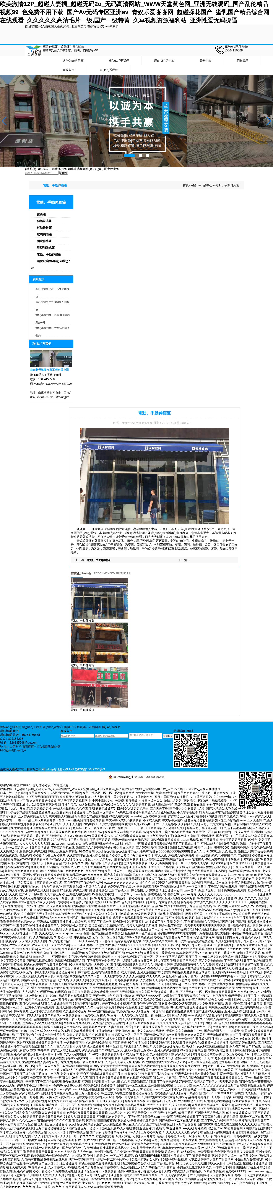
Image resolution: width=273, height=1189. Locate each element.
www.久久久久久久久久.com (122, 882)
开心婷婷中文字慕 (209, 1054)
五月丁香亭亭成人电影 (241, 1179)
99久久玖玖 (153, 976)
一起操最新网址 (74, 1042)
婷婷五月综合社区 (128, 1097)
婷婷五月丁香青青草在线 (202, 1116)
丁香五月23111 (214, 1077)
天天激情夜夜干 (217, 1034)
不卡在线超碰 (254, 1077)
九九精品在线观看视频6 (38, 991)
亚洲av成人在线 (211, 843)
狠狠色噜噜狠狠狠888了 (31, 871)
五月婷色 (33, 1097)
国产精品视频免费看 (40, 960)
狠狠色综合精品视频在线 (90, 816)
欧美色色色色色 (107, 984)
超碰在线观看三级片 (240, 1163)
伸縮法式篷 (44, 220)
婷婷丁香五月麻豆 (172, 956)
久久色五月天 (85, 808)
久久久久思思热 (195, 1034)
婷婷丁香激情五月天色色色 (224, 949)
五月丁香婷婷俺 (195, 956)
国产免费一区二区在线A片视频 (179, 1120)
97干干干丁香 (134, 828)
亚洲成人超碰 (262, 929)
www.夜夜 (194, 1015)
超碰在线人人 (222, 867)
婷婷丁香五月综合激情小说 (155, 1058)
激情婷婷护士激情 (117, 855)
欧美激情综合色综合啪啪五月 (104, 952)
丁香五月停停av (197, 1175)
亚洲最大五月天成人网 (210, 1112)
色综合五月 (29, 1179)
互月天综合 (187, 991)
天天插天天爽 (79, 988)
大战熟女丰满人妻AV (36, 1062)
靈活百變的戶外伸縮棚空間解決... (52, 303)
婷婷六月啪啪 (220, 855)
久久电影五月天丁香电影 (37, 913)
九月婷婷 (200, 1128)
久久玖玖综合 (154, 828)
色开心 (240, 972)
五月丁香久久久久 (83, 1136)
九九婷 (8, 871)
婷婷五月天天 (195, 999)
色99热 (172, 1112)
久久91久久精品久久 (109, 851)
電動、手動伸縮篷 (99, 560)
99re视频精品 (43, 910)
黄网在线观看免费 (251, 886)
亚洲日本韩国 (91, 1081)
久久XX (113, 878)
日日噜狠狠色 (21, 820)
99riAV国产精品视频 (101, 1011)
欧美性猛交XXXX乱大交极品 (50, 1030)
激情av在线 (125, 1171)
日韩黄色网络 (242, 1050)
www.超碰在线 (194, 859)
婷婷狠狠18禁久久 (167, 1093)
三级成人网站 (240, 832)
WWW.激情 (95, 1186)
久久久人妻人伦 (65, 1151)
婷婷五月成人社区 (116, 832)
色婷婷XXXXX (235, 1171)
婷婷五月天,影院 (130, 878)
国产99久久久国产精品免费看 (165, 1069)
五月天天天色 (227, 991)
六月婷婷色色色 (10, 1186)
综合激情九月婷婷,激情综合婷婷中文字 (156, 890)
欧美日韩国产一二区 (118, 871)
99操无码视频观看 (22, 968)
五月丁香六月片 (61, 1062)
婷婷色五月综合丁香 (159, 835)
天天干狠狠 (78, 945)
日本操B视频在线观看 (232, 890)
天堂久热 (185, 980)
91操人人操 (71, 1116)
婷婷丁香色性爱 (201, 1132)
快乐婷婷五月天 (174, 828)
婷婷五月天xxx (14, 1101)
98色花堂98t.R (168, 1042)
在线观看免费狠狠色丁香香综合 (212, 1105)
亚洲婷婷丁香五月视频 (213, 1144)
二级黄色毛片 (93, 1167)
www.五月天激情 (251, 820)
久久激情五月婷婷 (53, 1112)
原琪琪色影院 (113, 863)
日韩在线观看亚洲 (83, 1030)
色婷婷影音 (227, 929)
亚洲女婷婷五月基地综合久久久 (50, 828)
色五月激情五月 (130, 1167)
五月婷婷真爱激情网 (216, 1101)
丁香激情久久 (169, 886)
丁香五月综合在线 (28, 1034)
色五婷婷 (25, 855)
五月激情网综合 (245, 1069)
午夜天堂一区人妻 (205, 832)
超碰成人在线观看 (73, 1069)
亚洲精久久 (127, 995)
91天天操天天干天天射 (191, 1163)
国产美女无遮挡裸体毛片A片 (108, 1132)
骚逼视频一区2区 (257, 1132)
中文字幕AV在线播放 (151, 1030)
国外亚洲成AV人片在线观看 (110, 835)
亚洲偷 (14, 835)
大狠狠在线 (128, 960)
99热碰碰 (25, 1019)
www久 (159, 1089)
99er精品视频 (87, 878)
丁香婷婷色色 (46, 980)
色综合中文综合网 (12, 1015)
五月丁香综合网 (101, 921)
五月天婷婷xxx (90, 1128)
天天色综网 (106, 941)
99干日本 (45, 1085)
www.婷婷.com (67, 1089)
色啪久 (160, 1128)
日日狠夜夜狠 (246, 1089)
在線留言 (93, 26)
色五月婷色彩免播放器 (202, 820)
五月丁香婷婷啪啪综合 (50, 1128)
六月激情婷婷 (19, 828)
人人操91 (227, 874)
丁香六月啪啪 (79, 839)
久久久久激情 (205, 964)
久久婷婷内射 (181, 1105)
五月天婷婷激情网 (166, 1050)
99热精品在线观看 (55, 1159)
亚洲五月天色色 (10, 1023)
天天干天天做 (72, 824)
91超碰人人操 (63, 937)
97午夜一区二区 (148, 956)
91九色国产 (101, 1175)
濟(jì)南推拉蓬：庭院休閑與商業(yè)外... (52, 316)
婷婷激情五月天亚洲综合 (184, 1136)
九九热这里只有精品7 (24, 1183)
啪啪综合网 (91, 910)
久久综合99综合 (96, 1042)
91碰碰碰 (146, 1089)
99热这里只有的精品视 (187, 1171)
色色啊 (125, 1081)
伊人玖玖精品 (242, 913)
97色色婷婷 (59, 1186)
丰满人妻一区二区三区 (19, 1066)
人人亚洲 (108, 1097)
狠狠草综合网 (236, 1066)
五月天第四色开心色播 (202, 1062)
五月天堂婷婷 (134, 800)
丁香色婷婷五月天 (152, 984)
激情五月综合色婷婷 (182, 1097)
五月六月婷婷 (13, 906)
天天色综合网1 (239, 1019)
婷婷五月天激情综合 (157, 843)
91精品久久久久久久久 (217, 917)
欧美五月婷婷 (37, 793)
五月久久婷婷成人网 (32, 1003)
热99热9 (5, 820)
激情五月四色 (171, 976)
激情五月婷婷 (118, 1042)
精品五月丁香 (194, 1023)
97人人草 (38, 1136)
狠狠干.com (152, 1116)
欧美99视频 (101, 1108)
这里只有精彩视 (143, 871)
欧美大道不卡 (37, 1140)
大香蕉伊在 (17, 952)
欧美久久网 (178, 1015)
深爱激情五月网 (141, 1081)
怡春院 (80, 1120)
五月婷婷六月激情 (89, 1105)
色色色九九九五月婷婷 (162, 968)
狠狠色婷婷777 (106, 808)
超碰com (144, 921)
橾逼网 (237, 1097)
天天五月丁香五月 (159, 1105)
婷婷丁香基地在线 (228, 1015)
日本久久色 (68, 878)
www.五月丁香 (22, 910)
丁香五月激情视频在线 (189, 995)
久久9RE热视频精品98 (212, 1046)
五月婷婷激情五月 (56, 874)
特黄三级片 (82, 1140)
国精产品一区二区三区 (132, 1085)
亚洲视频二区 (192, 800)
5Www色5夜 (134, 952)
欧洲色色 (254, 890)
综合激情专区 (184, 1183)
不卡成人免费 (152, 820)
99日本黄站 (259, 1038)
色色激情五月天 (58, 1144)
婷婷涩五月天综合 (173, 1116)
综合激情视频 (100, 1019)
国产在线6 (45, 1163)
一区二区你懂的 (206, 991)
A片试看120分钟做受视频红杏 (124, 1007)
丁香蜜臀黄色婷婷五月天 (103, 960)
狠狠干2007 (222, 847)
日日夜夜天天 (80, 991)
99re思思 (228, 1069)
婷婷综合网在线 (76, 1058)
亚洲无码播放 (206, 835)
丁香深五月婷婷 (100, 839)
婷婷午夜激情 (70, 1073)
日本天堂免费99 (205, 1073)
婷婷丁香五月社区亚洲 (88, 1062)
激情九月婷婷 (173, 800)
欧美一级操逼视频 (216, 1042)
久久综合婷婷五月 (65, 1163)
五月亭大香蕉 (189, 1140)
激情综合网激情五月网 (70, 960)
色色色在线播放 (46, 1089)
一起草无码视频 (260, 1019)
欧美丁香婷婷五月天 (233, 839)
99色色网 (263, 1089)
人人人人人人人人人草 (34, 843)
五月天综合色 (95, 855)
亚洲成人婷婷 (138, 867)
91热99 (212, 956)
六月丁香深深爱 (186, 1124)
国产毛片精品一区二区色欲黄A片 (108, 1159)
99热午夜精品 (259, 1155)
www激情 (190, 890)
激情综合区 (28, 980)
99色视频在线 (137, 1042)
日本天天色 (159, 855)
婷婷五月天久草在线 (165, 945)
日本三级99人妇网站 (13, 793)
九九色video (85, 1151)
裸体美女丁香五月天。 (183, 878)
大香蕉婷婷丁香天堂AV (159, 952)
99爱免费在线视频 (175, 1159)
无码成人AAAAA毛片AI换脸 (154, 995)
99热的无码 (231, 843)
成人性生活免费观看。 (20, 882)
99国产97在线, (251, 1046)
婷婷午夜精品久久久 (146, 812)
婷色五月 (19, 1097)
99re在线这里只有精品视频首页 (71, 995)
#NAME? (235, 1046)
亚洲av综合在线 (124, 910)
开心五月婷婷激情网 (236, 1054)
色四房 (113, 995)
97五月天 (113, 1015)
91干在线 (112, 1046)
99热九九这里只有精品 (63, 851)
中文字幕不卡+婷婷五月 (115, 812)
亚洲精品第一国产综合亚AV (63, 1147)
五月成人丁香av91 (154, 878)
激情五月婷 (245, 851)
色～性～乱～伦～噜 (49, 1054)
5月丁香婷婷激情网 (258, 995)
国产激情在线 (72, 886)
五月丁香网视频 (164, 796)
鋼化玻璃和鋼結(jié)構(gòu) (85, 168)
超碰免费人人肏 (14, 1116)
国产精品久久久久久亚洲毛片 (59, 917)
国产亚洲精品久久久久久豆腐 (131, 945)
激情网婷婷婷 (110, 956)
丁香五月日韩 (203, 796)
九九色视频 (225, 1140)
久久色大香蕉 (93, 1007)
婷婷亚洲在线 (157, 913)
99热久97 (187, 945)
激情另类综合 (240, 847)
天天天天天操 (57, 1132)
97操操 (18, 964)
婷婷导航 (203, 1097)
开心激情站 (118, 988)
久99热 (94, 1066)
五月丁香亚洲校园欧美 (28, 874)
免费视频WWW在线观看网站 (29, 859)
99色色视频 (86, 851)
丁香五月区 (10, 1132)
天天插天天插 (43, 808)
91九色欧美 (231, 816)
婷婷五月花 (143, 804)
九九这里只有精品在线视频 (220, 812)
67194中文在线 (198, 929)
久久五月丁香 (16, 1151)
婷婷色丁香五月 (27, 1085)
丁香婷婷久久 (144, 796)
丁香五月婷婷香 (79, 1019)
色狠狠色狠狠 (229, 1116)
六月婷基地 (80, 1034)
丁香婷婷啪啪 (135, 898)
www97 (136, 816)
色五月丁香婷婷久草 (134, 902)
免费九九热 (22, 1136)
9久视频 (131, 921)
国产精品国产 (94, 863)
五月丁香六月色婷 (213, 1120)
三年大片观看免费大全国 (48, 820)
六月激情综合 (263, 956)
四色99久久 (124, 808)
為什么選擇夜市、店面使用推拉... (52, 290)
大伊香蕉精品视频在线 (22, 812)
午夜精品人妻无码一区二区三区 (95, 937)
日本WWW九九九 (100, 1179)
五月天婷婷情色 (99, 988)
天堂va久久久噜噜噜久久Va (184, 1030)
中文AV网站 (189, 984)
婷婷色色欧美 (182, 1038)
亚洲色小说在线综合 (225, 1038)
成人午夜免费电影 (242, 1183)
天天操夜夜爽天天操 (144, 1144)
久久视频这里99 (46, 968)
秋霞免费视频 (105, 1136)
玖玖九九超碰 (168, 1144)
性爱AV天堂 (225, 1073)
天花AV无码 (77, 1159)
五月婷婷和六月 (56, 835)
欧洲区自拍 (62, 991)
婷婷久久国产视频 (147, 991)
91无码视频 (185, 847)
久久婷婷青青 (17, 1058)
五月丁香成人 (190, 976)
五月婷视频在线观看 (154, 1097)
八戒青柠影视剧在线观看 (133, 906)
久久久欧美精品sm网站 (144, 1066)
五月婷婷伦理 (100, 972)
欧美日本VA (35, 1147)
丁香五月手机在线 (63, 847)
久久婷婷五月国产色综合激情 (81, 949)
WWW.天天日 (41, 945)
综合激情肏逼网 (204, 937)
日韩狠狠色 (87, 917)
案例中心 (205, 60)
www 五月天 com (18, 847)
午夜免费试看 (214, 859)
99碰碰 (65, 1179)
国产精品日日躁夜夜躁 (101, 1120)
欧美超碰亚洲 (81, 906)
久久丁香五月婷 (54, 894)
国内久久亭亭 (33, 964)
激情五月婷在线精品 (243, 1042)
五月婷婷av (44, 882)
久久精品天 (172, 1027)
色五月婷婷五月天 (107, 1163)
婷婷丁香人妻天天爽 (248, 941)
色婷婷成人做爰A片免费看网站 (24, 898)
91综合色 (208, 1015)
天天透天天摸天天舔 (29, 976)
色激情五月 (147, 1077)
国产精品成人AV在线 (248, 1140)
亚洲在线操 (168, 812)
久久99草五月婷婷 (101, 1034)
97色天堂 (177, 910)
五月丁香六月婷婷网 (166, 949)
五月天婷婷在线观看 (33, 1132)
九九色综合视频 (185, 835)
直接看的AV (184, 796)
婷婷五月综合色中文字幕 (43, 1069)
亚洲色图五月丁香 (12, 999)
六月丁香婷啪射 (174, 906)
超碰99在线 (135, 1073)
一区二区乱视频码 (122, 1155)
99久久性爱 (244, 1058)
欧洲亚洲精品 (104, 1151)
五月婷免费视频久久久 (33, 816)
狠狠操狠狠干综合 (247, 1027)
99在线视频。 (60, 839)
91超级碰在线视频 (223, 1058)
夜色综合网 (79, 832)
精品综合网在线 (128, 859)
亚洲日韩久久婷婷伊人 (112, 1116)
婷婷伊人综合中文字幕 (233, 1155)
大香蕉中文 (248, 1030)
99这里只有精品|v (80, 964)
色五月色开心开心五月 (145, 1003)
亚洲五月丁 (146, 1128)
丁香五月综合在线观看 (223, 886)
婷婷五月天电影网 (122, 991)
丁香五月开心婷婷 (25, 1163)
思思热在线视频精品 (169, 859)
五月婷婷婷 (172, 839)
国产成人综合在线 (216, 882)
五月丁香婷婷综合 (165, 1081)
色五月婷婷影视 (123, 1140)
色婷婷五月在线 (95, 1015)
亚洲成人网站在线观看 (140, 1023)
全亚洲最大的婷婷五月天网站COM (183, 1066)
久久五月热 (11, 917)
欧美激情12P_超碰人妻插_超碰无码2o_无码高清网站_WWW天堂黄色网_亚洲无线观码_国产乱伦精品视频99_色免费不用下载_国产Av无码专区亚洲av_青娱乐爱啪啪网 (110, 789)
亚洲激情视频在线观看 (137, 1038)
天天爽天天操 (79, 980)
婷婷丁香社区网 (239, 1034)
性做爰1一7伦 (196, 1089)
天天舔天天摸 (182, 1085)
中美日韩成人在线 (244, 835)
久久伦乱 (134, 988)
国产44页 (25, 894)
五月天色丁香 (159, 808)
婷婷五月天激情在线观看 (251, 1175)
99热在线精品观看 (215, 800)
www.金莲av (195, 1147)
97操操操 (62, 902)
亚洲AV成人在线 (175, 1062)
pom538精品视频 (180, 832)
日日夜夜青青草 (244, 1151)
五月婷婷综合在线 (191, 1042)
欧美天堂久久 (234, 1077)
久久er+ (245, 910)
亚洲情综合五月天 (89, 1171)
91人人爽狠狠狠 (159, 863)
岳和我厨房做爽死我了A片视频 (84, 1023)
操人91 (30, 804)
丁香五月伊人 (233, 960)
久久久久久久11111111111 (230, 902)
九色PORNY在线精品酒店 (135, 937)
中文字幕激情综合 (174, 820)
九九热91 (179, 1046)
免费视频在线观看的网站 (55, 812)
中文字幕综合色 (75, 956)
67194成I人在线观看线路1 (104, 1054)
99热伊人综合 (203, 847)
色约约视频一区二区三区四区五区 (82, 1038)
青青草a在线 (8, 816)
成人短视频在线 (89, 804)
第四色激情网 (150, 988)
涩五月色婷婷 (40, 988)
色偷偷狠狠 (40, 1019)
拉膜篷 (41, 214)
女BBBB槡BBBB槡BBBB (172, 851)
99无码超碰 (55, 941)
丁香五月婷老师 (38, 1058)
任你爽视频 (232, 859)
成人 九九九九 (247, 898)
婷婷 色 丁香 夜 (184, 921)
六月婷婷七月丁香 (190, 1101)
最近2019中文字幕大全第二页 (143, 1175)
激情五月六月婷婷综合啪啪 (94, 847)
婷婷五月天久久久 (57, 1136)
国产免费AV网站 (155, 1034)
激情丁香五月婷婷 (249, 952)
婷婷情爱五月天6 (147, 886)
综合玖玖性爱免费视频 (56, 1034)
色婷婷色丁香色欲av (121, 886)
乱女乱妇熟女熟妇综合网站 (107, 925)
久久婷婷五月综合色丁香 (137, 1015)
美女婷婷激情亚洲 (82, 1144)
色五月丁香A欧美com (159, 1073)
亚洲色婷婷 (122, 913)
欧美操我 (224, 832)
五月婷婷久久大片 (39, 1175)
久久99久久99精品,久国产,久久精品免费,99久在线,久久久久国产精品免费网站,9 (121, 1124)
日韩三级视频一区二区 (15, 988)
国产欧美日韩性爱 (157, 1007)
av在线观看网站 (70, 1183)
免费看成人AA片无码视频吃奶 (42, 1023)
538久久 (266, 937)
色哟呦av (19, 1069)
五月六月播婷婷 (109, 824)
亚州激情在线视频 (160, 1085)
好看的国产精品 (187, 960)
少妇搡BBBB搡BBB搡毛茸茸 (220, 976)
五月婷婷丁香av (112, 949)
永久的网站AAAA (241, 863)
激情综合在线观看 (135, 863)
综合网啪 (107, 910)
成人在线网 (142, 1140)
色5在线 (245, 1038)
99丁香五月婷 (209, 839)
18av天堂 (31, 995)
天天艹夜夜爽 (60, 945)
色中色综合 (115, 933)
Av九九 (191, 894)
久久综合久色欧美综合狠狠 (194, 867)
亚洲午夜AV (69, 804)
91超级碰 (142, 1054)
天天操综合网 (9, 851)
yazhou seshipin (245, 874)
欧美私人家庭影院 (56, 976)
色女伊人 (143, 1163)
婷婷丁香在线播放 (204, 980)
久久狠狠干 (252, 1093)
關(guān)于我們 (119, 60)
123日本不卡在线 (228, 980)
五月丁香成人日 (119, 890)
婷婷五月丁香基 (26, 949)
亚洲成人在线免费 (78, 894)
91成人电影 (79, 1179)
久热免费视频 (30, 917)
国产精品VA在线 (84, 1101)
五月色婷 (253, 1147)
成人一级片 (43, 1186)
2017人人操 (229, 968)
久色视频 (133, 1077)
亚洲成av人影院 (47, 921)
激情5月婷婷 (27, 1050)
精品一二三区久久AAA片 (80, 941)
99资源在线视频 (166, 882)
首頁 (186, 185)
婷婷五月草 (65, 972)
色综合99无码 (176, 894)
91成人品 (129, 1054)
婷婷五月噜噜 (168, 980)
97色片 (58, 882)
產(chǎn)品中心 (164, 60)
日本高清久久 (244, 956)
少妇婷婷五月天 (100, 980)
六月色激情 (90, 1147)
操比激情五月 (59, 988)
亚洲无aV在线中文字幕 (158, 941)
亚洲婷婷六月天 (214, 1179)
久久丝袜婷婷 (113, 976)
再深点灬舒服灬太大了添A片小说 (94, 859)
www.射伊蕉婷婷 (77, 820)
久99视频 (61, 1108)
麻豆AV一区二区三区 (128, 1034)
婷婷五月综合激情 (71, 796)
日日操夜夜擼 (9, 1003)
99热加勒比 (90, 824)
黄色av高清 (86, 1163)
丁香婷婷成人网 (23, 1128)
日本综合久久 (153, 800)
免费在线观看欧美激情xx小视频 (220, 933)
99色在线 (191, 910)
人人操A (48, 902)
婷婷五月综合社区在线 (66, 1050)
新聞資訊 (242, 60)
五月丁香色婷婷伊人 (246, 937)
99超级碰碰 (235, 871)
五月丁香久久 (194, 1019)
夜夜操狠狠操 (163, 1038)
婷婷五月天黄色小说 (60, 898)
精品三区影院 (257, 1085)
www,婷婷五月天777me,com (194, 952)
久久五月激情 (19, 1105)
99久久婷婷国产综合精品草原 (29, 839)
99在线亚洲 (138, 913)
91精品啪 (220, 871)
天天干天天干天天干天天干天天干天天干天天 (228, 894)
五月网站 (128, 793)
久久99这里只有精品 (210, 1003)
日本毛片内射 (110, 1081)
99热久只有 (37, 863)
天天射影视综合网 (190, 882)
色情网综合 (226, 956)
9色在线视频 (222, 1132)
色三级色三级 (180, 804)
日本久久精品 (34, 1015)
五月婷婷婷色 (249, 1007)
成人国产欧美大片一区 (196, 1027)
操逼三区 (177, 863)
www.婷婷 (32, 832)
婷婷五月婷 (104, 917)
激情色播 (82, 1066)
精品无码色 (93, 1069)
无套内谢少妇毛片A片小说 (112, 1144)
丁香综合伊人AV (91, 882)
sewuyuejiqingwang (68, 933)
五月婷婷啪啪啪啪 (211, 960)
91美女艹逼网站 (167, 1077)
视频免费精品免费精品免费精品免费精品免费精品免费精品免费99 (118, 999)
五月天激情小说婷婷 (69, 1007)
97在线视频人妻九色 (255, 1015)
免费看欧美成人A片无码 (16, 972)
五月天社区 (171, 898)
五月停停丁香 (236, 1147)
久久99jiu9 (209, 1136)
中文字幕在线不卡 (189, 812)
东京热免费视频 (35, 1101)
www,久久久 (252, 871)
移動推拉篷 (59, 168)
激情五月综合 (198, 988)
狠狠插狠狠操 (145, 793)
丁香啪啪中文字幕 (47, 1073)
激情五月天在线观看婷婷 (54, 906)
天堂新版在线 (72, 929)
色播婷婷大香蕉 (165, 793)
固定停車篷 (111, 168)
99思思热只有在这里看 (116, 1093)
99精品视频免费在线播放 (64, 793)
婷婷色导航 (46, 1108)
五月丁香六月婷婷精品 (139, 851)
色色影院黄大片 (23, 1089)
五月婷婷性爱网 (146, 847)
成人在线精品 (219, 863)
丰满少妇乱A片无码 (129, 1011)
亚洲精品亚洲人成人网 (162, 1101)
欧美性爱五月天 (199, 1058)
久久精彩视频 (75, 952)
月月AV (129, 796)
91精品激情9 (240, 824)
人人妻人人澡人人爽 (118, 1062)
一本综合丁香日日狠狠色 (229, 1167)
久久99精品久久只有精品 (159, 1167)
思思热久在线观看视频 (224, 1007)
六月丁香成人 (216, 1066)
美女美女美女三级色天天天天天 (235, 1124)
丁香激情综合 (105, 1030)
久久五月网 (86, 1077)
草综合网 (157, 839)
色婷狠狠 (67, 1140)
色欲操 (148, 917)
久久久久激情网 (133, 976)
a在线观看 (109, 1171)
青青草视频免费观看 (64, 1093)
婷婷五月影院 (82, 890)
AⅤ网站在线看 (241, 1101)
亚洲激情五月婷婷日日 (110, 1077)
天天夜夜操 (169, 1108)
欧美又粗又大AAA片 (191, 793)
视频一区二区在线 (252, 1116)
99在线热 (203, 898)
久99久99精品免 (218, 1183)
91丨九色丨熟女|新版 (18, 808)
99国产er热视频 (115, 1089)
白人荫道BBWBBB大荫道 (152, 1155)
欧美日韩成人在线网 (242, 1144)
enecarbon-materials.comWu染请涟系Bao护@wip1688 (87, 843)
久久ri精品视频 (240, 855)
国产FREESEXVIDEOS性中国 (223, 1093)
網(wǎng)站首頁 (73, 60)
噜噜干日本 (223, 937)
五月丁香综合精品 (163, 1163)
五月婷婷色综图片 (22, 1054)
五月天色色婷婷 (89, 1093)
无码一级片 (100, 995)
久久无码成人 (13, 984)
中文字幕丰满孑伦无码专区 (236, 878)
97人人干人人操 (10, 933)
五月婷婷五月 (198, 1007)
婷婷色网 (55, 1011)
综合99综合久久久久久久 (117, 804)
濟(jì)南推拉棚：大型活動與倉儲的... (52, 329)
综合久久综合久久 (101, 913)
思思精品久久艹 (31, 886)
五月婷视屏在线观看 (125, 980)
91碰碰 (43, 995)
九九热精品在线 (174, 999)
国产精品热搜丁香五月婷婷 (252, 1105)
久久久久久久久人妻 (170, 1023)
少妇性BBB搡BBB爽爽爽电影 (178, 933)
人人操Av (54, 1140)
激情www (181, 1058)
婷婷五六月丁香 (185, 1054)
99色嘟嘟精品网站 (103, 906)
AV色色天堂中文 (102, 894)
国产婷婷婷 (205, 1124)
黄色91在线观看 (226, 964)
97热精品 (73, 1128)
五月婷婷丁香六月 (33, 835)
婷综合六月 (172, 1151)
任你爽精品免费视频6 (180, 1011)
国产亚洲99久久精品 (209, 1011)
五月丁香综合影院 (255, 960)
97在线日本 (214, 816)
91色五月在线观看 (91, 1089)
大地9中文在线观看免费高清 (23, 1077)
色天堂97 (73, 1112)
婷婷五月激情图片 (99, 945)
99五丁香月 (186, 1112)
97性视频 (65, 890)
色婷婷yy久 (60, 1085)
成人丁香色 (128, 972)
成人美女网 (113, 1038)
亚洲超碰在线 (58, 1019)
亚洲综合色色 (49, 1183)
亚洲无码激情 (25, 1042)
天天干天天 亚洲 (206, 1155)
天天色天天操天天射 (124, 1108)
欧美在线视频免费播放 (148, 1062)
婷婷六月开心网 (113, 1105)
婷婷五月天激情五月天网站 (44, 1116)
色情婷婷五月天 (49, 1179)
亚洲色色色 (243, 988)
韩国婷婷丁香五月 (250, 964)
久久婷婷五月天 (188, 824)
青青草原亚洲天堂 (48, 804)
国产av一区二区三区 (193, 886)
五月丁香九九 (39, 1011)
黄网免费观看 (100, 991)
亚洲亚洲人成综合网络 (74, 921)
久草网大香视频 (116, 867)
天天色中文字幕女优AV (85, 1097)
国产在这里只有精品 (239, 1120)
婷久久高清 (89, 1050)
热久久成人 (46, 933)
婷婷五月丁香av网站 (217, 913)
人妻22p (193, 1159)
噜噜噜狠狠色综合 (174, 1147)
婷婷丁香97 (214, 804)
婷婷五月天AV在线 (86, 812)
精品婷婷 (187, 902)
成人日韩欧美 (161, 804)
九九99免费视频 (74, 1054)
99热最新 (94, 956)
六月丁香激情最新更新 (164, 902)
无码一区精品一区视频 (15, 1155)
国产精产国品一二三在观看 (222, 1030)
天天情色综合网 (150, 1147)
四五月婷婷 (147, 859)
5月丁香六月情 (140, 855)
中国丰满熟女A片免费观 (108, 800)
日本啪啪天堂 (250, 859)
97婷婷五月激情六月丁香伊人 (198, 1081)
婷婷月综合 (99, 890)
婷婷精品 (261, 1163)
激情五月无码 (113, 1186)
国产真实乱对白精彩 (117, 874)
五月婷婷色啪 (22, 1171)
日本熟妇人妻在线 (144, 874)
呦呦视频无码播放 (61, 816)
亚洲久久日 (263, 1183)
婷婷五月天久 (157, 1112)
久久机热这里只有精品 (55, 832)
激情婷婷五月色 (229, 1062)
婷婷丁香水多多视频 (115, 1003)
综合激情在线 (91, 929)
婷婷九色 (200, 1183)
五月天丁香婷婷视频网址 (74, 800)
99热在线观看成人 (238, 1112)
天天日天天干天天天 (40, 1151)
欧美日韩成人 (22, 956)
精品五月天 (259, 1034)
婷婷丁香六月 (169, 991)
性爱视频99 (18, 929)
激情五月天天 (187, 1108)
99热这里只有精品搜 (116, 1069)
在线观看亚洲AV (37, 824)
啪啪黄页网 (145, 960)
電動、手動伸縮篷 (49, 254)
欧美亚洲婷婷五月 (75, 1011)
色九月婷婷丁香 (17, 800)
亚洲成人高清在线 (216, 1019)
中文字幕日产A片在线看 (20, 1124)
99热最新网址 (223, 945)
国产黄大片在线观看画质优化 (39, 1038)
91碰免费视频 (233, 1128)
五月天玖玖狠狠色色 (188, 1179)
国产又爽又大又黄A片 (54, 1097)
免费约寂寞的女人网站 (146, 1159)
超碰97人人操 (94, 796)
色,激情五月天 (207, 890)
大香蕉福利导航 (10, 991)
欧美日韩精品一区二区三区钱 (101, 793)
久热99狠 (72, 1077)
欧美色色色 (53, 863)
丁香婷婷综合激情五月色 (250, 945)
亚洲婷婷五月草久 (47, 925)
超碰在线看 (198, 804)
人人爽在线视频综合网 (256, 999)
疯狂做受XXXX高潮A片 (104, 902)
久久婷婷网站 (76, 855)
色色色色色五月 (63, 1120)
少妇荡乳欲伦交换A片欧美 (194, 1167)
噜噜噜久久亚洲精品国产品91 (214, 921)
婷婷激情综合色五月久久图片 (173, 937)
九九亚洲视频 (55, 956)
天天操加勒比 (123, 894)
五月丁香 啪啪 (237, 1085)
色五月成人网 (201, 1038)
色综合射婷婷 (154, 898)
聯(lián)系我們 (109, 26)
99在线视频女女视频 (81, 984)
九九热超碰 (7, 1108)
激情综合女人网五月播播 (256, 812)
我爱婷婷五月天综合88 (136, 824)
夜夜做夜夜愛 (9, 855)
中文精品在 (89, 1183)
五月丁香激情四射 (12, 995)
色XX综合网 (91, 1085)
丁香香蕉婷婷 (263, 851)
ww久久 (134, 1132)
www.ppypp (231, 910)
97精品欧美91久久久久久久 (113, 968)
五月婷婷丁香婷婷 (114, 1073)
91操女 (214, 929)
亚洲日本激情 (167, 847)
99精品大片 (218, 898)
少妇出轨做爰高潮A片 (249, 1159)
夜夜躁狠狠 (57, 1058)
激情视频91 (127, 1046)
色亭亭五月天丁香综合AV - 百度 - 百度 (98, 828)
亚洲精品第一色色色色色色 (66, 871)
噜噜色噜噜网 (36, 929)
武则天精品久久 (73, 863)
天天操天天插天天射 (113, 1066)
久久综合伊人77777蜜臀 (254, 991)
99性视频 (13, 886)
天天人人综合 (135, 925)
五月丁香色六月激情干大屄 (152, 1171)
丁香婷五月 (135, 1116)
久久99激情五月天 (111, 1050)
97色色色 (104, 1183)
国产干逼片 (223, 835)
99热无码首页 (16, 1147)
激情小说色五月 (235, 1003)
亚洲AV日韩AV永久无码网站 (131, 839)
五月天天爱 (139, 1112)
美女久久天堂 (199, 851)
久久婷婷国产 (188, 1144)
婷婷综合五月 (177, 816)
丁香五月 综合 (256, 1167)
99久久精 (75, 1085)
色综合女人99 (214, 999)
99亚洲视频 (173, 1128)
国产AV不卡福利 (49, 949)
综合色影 (223, 1136)
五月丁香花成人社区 (186, 843)
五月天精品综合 (191, 1093)
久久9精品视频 (43, 937)
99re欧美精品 (179, 1007)
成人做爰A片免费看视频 (197, 1151)
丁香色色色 (193, 906)
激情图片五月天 (202, 871)
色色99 (232, 898)
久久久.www (27, 1120)
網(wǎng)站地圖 (52, 769)
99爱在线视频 (71, 1081)
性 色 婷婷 (238, 1132)
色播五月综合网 (222, 1027)
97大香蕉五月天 (164, 960)
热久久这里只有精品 (137, 949)
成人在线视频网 (215, 1147)
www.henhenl (255, 1171)
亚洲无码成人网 (260, 1011)
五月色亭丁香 (78, 902)
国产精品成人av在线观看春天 (64, 1015)
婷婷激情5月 (41, 855)
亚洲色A (168, 1179)
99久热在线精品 (123, 847)
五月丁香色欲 (196, 816)
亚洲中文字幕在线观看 (40, 1007)
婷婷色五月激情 (147, 1120)
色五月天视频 (94, 871)
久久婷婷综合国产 (59, 1003)
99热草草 (43, 1050)
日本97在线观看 (77, 1132)
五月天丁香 (71, 882)
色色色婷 (148, 882)
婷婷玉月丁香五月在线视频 (43, 1081)
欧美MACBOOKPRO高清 (178, 1003)
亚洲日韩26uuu (125, 1030)
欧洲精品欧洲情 (26, 1108)
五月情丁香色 (25, 925)
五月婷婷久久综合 (197, 863)
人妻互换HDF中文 (120, 1027)
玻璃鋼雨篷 (44, 234)
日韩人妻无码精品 (45, 972)
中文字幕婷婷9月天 (12, 960)
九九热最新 (38, 867)
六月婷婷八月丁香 (182, 1155)
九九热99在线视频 (215, 906)
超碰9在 (24, 1030)
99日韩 (152, 1042)
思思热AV (139, 968)
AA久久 (188, 1128)
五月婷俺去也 (78, 1186)
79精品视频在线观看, (87, 1003)
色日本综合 (232, 999)
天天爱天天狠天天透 (94, 1112)
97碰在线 (13, 980)
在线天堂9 (212, 874)
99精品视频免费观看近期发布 (190, 972)
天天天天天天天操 (178, 1132)
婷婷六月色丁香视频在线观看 (23, 1046)
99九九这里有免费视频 (109, 898)
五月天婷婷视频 (53, 1077)
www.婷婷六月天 (259, 816)
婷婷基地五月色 (81, 1155)
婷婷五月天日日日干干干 (41, 796)
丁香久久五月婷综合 (161, 867)
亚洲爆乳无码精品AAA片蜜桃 (119, 1147)
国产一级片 (156, 929)
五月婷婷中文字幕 (155, 816)
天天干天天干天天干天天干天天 (205, 925)
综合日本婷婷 (164, 964)
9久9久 (191, 1046)
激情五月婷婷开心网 (148, 1179)
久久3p (101, 878)
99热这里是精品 (253, 933)
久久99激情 (144, 1046)
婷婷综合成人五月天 (74, 925)
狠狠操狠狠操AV (79, 835)
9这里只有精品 (228, 820)
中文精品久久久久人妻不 (86, 976)
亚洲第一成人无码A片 (221, 1089)
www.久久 (17, 1007)
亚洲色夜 (117, 1175)
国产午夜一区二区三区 (61, 1105)
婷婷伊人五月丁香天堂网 (217, 1159)
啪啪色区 (39, 956)
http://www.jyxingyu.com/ (137, 422)
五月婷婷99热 (139, 832)
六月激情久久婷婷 (94, 886)
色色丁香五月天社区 (246, 917)
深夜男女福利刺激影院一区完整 (189, 855)
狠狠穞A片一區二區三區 (141, 933)
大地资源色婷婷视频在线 (71, 913)
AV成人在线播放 (64, 808)
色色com (157, 906)
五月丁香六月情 (175, 1089)
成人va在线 (131, 1050)
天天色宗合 (141, 808)
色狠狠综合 (101, 1155)
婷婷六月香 (188, 898)
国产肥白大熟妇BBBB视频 (76, 968)
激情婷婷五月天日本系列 (41, 890)
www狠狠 (140, 894)
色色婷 (114, 972)
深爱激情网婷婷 (184, 964)
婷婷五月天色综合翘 (223, 851)
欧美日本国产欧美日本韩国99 (55, 1066)
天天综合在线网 (175, 1175)
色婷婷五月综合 (143, 1093)
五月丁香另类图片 (93, 867)
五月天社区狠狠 (154, 1011)
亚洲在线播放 (247, 968)
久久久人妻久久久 (56, 1046)
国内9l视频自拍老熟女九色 (172, 871)
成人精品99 (254, 925)
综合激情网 (215, 1128)
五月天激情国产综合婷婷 (153, 972)
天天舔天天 (88, 1116)
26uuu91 (264, 968)
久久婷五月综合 (221, 1097)
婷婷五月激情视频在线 (31, 1144)
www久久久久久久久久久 (209, 1085)
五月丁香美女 (113, 796)
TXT (71, 769)
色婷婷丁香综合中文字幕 (128, 1183)
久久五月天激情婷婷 (43, 800)
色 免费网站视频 (37, 952)
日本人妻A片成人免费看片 (87, 1046)
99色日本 (210, 1023)
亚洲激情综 (263, 1151)
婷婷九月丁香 (158, 832)
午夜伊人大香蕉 (243, 867)
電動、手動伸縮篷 (227, 185)
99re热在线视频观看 (193, 1050)
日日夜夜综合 (9, 941)
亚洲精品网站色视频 (173, 988)
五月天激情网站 (17, 863)
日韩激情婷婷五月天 (221, 988)
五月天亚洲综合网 (236, 1011)
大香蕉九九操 (203, 902)
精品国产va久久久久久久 (86, 874)
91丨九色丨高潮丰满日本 (234, 828)
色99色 (37, 894)
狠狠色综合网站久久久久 (252, 984)
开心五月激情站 (90, 1073)
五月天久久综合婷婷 (190, 874)
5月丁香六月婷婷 (217, 793)
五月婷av (147, 1050)
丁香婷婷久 (111, 1167)
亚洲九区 (56, 824)
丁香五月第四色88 (55, 964)
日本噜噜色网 (236, 925)
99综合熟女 (12, 913)
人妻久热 (63, 980)
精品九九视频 (134, 843)
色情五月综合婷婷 (193, 949)
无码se (159, 917)
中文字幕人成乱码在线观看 (124, 820)
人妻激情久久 (149, 980)
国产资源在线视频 (75, 1027)
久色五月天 (212, 1069)
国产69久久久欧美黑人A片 (186, 808)
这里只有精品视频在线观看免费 (199, 968)
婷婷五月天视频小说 (242, 882)
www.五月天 (175, 1034)
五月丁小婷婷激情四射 (215, 824)
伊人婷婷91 (244, 929)
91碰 (243, 816)
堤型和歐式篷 (46, 247)
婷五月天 (133, 1089)
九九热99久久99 (119, 1112)
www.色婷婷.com (30, 902)
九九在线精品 (190, 839)
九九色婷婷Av (52, 886)
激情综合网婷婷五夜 (32, 851)
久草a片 (178, 1019)
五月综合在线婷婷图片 (52, 1124)
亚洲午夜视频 (208, 878)
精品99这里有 (53, 1027)
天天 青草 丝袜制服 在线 (105, 1058)
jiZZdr (20, 804)
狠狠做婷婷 (44, 1120)
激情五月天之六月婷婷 (68, 910)
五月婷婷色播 (9, 1093)
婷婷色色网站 (115, 1023)
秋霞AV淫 (137, 1069)
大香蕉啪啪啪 (208, 1140)
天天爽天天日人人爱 (157, 1019)
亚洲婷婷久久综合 (59, 1101)
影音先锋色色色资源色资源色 (194, 941)
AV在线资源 (75, 1167)
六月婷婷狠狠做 (31, 1159)
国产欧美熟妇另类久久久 (153, 910)
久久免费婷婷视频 (126, 1151)
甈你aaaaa (129, 1058)
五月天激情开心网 (127, 1136)
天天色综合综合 (260, 847)
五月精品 (14, 1159)
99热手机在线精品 (37, 999)
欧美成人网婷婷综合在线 (43, 878)
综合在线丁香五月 (171, 925)
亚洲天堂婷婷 (184, 1073)
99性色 (252, 839)
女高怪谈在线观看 (210, 910)
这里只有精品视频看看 (128, 917)
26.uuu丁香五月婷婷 (159, 1183)
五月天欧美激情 (120, 964)
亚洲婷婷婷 (37, 1105)
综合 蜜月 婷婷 (129, 984)
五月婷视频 (58, 855)
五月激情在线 (255, 1066)
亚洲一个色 (30, 933)
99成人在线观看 (119, 816)
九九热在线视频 (135, 1105)
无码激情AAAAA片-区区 (131, 929)
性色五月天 (255, 1003)
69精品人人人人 (60, 859)
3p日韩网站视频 (18, 1011)
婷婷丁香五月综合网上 (34, 1093)
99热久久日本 (217, 1163)
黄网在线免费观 (65, 1171)
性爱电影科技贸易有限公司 (185, 913)
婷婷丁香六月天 (162, 921)
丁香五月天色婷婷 (165, 824)
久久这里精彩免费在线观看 (22, 1112)
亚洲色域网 (57, 952)
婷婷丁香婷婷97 (43, 1171)
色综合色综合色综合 (128, 941)
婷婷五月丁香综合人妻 (201, 828)
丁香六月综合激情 (191, 1077)
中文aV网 (30, 906)
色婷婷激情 (108, 1085)
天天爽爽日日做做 (151, 1151)
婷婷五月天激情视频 (49, 1042)
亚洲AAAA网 (261, 988)
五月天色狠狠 (203, 945)
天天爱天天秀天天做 (32, 941)
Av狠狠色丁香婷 (175, 929)
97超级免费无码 (149, 1108)
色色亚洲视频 (223, 1151)
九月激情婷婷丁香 (162, 1054)
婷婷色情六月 (98, 1027)
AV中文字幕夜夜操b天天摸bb (225, 995)
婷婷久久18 (137, 835)
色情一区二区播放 (95, 933)
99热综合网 (128, 956)
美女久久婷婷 (195, 1069)
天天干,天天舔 (228, 1081)
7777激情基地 (174, 917)
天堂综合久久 (162, 1046)
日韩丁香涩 (82, 972)
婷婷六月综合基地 (220, 1050)
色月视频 (151, 925)
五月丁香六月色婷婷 (165, 1140)
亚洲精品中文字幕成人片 (63, 867)
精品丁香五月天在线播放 (126, 1019)
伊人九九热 (148, 1136)
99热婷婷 (107, 929)
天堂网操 (20, 1175)
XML (66, 769)
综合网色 (119, 921)
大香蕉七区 (101, 964)
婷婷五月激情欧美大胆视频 (217, 984)
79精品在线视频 (213, 1171)
